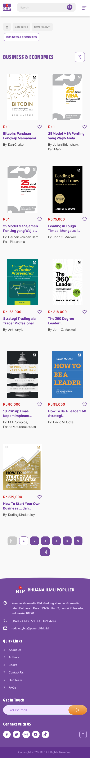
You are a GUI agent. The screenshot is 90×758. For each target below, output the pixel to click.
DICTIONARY (20, 373)
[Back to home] (7, 27)
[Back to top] (83, 734)
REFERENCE (20, 364)
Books (12, 665)
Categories (21, 26)
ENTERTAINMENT (23, 289)
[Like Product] (39, 126)
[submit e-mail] (77, 710)
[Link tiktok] (45, 734)
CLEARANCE (20, 336)
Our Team (15, 680)
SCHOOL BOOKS (23, 392)
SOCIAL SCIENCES (24, 420)
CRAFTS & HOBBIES (25, 298)
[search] (69, 7)
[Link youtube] (36, 734)
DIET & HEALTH (22, 261)
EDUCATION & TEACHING (29, 270)
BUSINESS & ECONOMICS (21, 37)
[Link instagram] (26, 734)
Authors (13, 657)
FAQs (12, 688)
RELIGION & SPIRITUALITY (30, 383)
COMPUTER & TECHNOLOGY (31, 242)
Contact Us (16, 673)
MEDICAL (18, 326)
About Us (14, 650)
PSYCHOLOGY (21, 355)
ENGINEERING (21, 279)
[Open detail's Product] (22, 97)
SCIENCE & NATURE (25, 402)
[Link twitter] (16, 734)
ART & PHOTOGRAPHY (27, 223)
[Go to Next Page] (45, 551)
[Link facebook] (7, 734)
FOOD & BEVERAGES (26, 251)
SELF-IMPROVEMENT (26, 411)
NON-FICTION (42, 26)
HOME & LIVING (23, 308)
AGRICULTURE (21, 214)
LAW (15, 317)
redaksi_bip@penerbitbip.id (30, 628)
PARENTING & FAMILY (26, 345)
